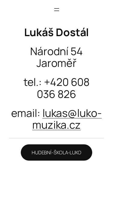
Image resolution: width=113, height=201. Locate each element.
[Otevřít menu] (56, 9)
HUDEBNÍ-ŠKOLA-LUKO (56, 152)
